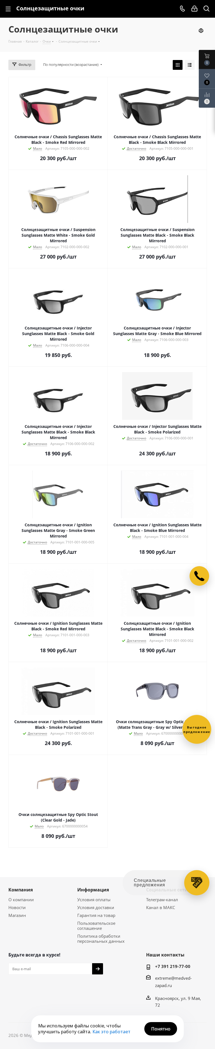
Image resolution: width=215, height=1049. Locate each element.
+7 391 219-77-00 (172, 966)
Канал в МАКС (160, 907)
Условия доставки (95, 907)
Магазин (17, 915)
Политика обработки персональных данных (101, 938)
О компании (21, 899)
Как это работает (111, 1032)
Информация (93, 890)
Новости (17, 907)
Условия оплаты (94, 899)
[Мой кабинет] (194, 8)
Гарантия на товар (96, 915)
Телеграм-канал (162, 899)
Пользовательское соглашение (96, 925)
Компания (20, 890)
